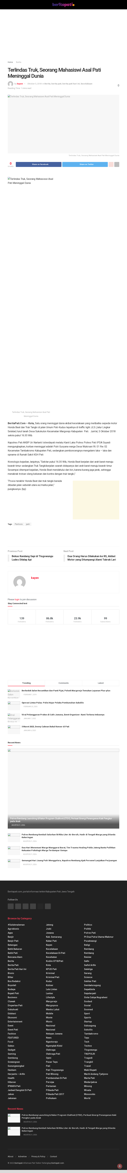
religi (87, 945)
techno (88, 1046)
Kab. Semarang (54, 937)
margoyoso (52, 1005)
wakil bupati (90, 1070)
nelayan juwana (54, 1033)
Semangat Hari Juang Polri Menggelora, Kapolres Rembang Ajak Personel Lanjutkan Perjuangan (69, 860)
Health (11, 1078)
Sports (87, 1017)
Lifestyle (50, 997)
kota (48, 965)
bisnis (11, 973)
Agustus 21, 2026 (18, 825)
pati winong (52, 1074)
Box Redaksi (14, 981)
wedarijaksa (90, 1082)
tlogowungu (90, 1050)
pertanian (51, 1086)
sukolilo (88, 1029)
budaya (11, 989)
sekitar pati (90, 981)
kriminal (50, 973)
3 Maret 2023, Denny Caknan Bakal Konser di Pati (45, 726)
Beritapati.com (57, 1163)
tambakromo (91, 1033)
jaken (11, 1094)
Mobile (49, 1013)
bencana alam (15, 957)
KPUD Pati (51, 969)
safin (86, 961)
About (10, 1156)
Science (88, 977)
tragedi (88, 1058)
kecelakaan (86, 84)
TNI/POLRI (89, 1054)
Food (10, 1042)
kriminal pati (52, 977)
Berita (18, 62)
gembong (13, 1058)
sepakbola (89, 989)
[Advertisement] (63, 35)
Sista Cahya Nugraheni (95, 997)
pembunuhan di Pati (56, 1078)
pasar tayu (52, 1062)
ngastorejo (52, 1042)
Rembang (89, 953)
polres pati (90, 933)
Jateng (49, 925)
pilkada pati (52, 1090)
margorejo (51, 1001)
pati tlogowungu (55, 1070)
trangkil (88, 1062)
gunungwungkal (16, 1066)
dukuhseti (13, 1009)
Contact (53, 1156)
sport (87, 1013)
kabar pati (51, 941)
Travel (87, 1066)
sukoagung (90, 1025)
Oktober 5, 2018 (34, 84)
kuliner (49, 985)
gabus (11, 1046)
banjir (11, 937)
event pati (13, 1029)
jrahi (48, 929)
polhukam (51, 1098)
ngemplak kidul (54, 1046)
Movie (49, 1017)
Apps (10, 933)
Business (12, 997)
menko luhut (52, 1009)
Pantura (19, 524)
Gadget (11, 1050)
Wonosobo (89, 1094)
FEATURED (13, 1037)
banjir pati (13, 941)
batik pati (13, 953)
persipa (50, 1082)
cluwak (11, 1001)
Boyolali (12, 985)
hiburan (12, 1082)
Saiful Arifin (90, 965)
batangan (13, 945)
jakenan (12, 1098)
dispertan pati (15, 1005)
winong (88, 1086)
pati (28, 524)
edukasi (12, 1013)
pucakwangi (90, 941)
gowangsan (14, 1062)
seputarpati (90, 993)
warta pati (89, 1078)
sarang (88, 973)
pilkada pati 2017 (55, 1094)
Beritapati (19, 1163)
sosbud (88, 1001)
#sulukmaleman (16, 925)
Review (87, 957)
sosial (87, 1005)
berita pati (56, 84)
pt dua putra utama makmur (99, 937)
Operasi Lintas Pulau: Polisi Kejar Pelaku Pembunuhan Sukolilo (53, 703)
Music (49, 1021)
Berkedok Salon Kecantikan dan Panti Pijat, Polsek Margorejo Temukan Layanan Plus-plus (66, 690)
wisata (87, 1090)
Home (10, 62)
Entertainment (15, 1021)
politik (87, 929)
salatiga (88, 969)
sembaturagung (92, 985)
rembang (89, 949)
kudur (49, 981)
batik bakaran (15, 949)
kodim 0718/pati (54, 961)
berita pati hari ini (71, 84)
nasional (50, 1025)
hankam (12, 1070)
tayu (86, 1037)
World (87, 1098)
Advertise (22, 1156)
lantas (49, 993)
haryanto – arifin (16, 1074)
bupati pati (13, 993)
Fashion (12, 1033)
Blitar (10, 977)
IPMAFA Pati (14, 1086)
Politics (88, 925)
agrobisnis (13, 929)
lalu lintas (51, 989)
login (17, 599)
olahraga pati (53, 1054)
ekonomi (12, 1017)
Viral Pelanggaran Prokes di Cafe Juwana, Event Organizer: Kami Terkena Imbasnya (63, 714)
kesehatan (51, 957)
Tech (86, 1042)
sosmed (88, 1009)
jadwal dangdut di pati (20, 1090)
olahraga (50, 1050)
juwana (50, 933)
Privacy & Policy (38, 1156)
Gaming (12, 1054)
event (10, 1025)
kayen (20, 84)
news (49, 1037)
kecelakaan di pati (55, 953)
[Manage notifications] (119, 1166)
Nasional (50, 1029)
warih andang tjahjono (96, 1074)
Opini (48, 1058)
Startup (88, 1021)
